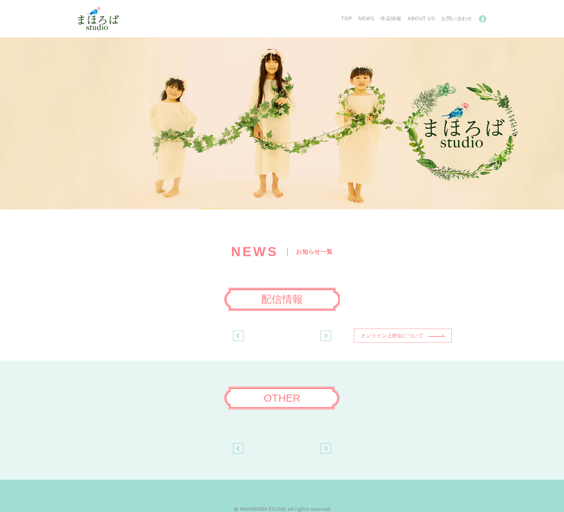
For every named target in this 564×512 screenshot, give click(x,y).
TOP (346, 18)
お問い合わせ (456, 18)
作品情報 (391, 18)
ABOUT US (421, 18)
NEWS (366, 18)
